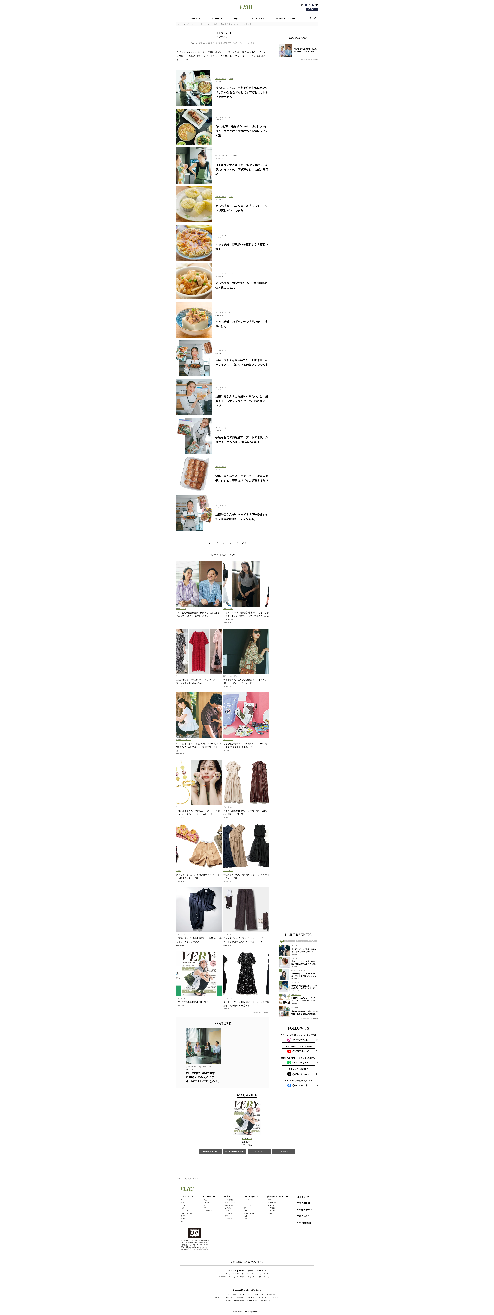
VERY (235, 1294)
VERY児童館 (229, 1200)
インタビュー (272, 1202)
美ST (256, 1294)
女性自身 (217, 1297)
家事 (222, 24)
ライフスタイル (258, 18)
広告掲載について (225, 1277)
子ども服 (228, 1208)
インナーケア (207, 1210)
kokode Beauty (239, 1300)
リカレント (271, 1210)
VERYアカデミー (273, 1205)
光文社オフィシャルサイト (266, 1277)
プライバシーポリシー (249, 1274)
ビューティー (217, 18)
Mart (249, 1294)
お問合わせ (250, 1277)
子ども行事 (228, 1213)
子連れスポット (230, 1202)
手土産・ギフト (233, 24)
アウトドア (207, 24)
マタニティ (184, 1219)
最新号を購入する (209, 1151)
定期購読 (282, 1151)
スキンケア (206, 1202)
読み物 (270, 1213)
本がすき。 (275, 1297)
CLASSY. (227, 1294)
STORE (250, 1271)
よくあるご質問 (239, 1277)
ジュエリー (184, 1205)
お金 (243, 24)
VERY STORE (303, 1203)
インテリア (196, 24)
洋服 (182, 1208)
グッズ (227, 1210)
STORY (242, 1294)
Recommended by (257, 1012)
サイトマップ (264, 1274)
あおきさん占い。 (305, 1196)
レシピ (186, 24)
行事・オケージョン (187, 1213)
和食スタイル (271, 1294)
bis (262, 1294)
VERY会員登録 (304, 1222)
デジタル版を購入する (234, 1151)
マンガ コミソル (264, 1297)
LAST (244, 543)
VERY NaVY (303, 1216)
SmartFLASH (228, 1297)
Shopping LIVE (304, 1209)
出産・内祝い (229, 1205)
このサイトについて (232, 1274)
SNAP (183, 1216)
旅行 (216, 24)
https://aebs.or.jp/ (202, 1249)
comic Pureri (251, 1297)
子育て (237, 18)
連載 (269, 1200)
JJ (219, 1294)
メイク (205, 1200)
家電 (249, 24)
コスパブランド (186, 1210)
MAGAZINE (232, 1271)
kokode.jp (227, 1300)
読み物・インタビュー (285, 18)
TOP (178, 1179)
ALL (179, 24)
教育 (226, 1216)
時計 (182, 1221)
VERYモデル (272, 1208)
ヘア (204, 1205)
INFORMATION (261, 1271)
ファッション (194, 18)
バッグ (183, 1202)
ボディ (205, 1208)
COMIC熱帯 (239, 1297)
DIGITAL (242, 1271)
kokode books (252, 1300)
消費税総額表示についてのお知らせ (247, 1262)
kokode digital (265, 1300)
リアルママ (228, 1219)
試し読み (258, 1151)
